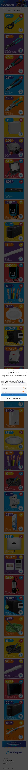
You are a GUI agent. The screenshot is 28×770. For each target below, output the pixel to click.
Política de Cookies (21, 382)
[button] (26, 372)
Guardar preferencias (14, 398)
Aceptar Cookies (14, 394)
